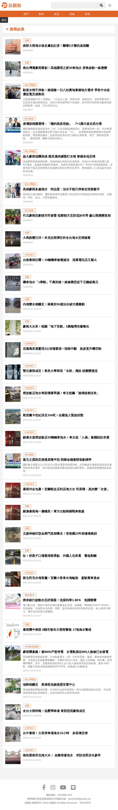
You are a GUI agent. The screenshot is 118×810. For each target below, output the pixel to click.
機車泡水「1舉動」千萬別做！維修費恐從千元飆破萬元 (60, 282)
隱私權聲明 (85, 802)
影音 (87, 14)
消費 (27, 40)
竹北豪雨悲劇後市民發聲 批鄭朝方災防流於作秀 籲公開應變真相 (67, 215)
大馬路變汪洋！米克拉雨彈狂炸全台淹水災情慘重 (56, 237)
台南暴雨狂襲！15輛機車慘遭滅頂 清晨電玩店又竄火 (60, 260)
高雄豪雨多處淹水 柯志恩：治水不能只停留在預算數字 (61, 189)
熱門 (26, 14)
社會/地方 (29, 254)
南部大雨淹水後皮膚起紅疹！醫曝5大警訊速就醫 (56, 45)
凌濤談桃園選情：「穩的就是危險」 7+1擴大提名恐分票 (62, 123)
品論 (72, 14)
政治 (56, 14)
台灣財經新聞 (31, 646)
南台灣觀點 (30, 85)
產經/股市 (29, 595)
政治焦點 (29, 118)
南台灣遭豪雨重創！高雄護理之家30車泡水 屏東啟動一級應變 (65, 67)
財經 (41, 14)
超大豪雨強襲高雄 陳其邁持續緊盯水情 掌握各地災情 (60, 156)
